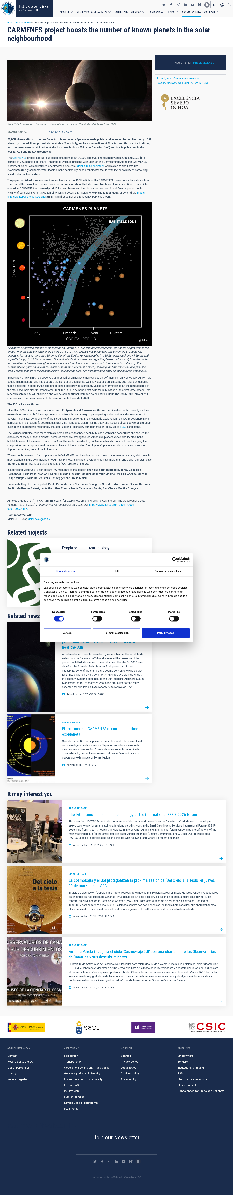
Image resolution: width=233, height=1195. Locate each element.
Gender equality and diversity (82, 1073)
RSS (180, 1073)
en (214, 4)
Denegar (67, 632)
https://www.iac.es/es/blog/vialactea (206, 4)
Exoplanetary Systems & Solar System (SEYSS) (182, 82)
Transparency (72, 1061)
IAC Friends (71, 1108)
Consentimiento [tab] (65, 571)
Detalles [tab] (116, 571)
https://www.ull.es (143, 1027)
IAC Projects (72, 1091)
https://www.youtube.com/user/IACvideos (192, 4)
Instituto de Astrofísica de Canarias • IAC (33, 8)
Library (11, 1073)
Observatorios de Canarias (92, 12)
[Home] (8, 8)
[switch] (97, 618)
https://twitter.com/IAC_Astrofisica (164, 4)
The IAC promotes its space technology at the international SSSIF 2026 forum (133, 814)
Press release (71, 722)
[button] (79, 90)
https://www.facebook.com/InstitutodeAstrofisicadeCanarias (171, 4)
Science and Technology (128, 12)
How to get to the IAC (20, 1061)
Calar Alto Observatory (90, 166)
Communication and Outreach (198, 12)
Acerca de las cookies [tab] (168, 571)
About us (65, 12)
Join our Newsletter (116, 1137)
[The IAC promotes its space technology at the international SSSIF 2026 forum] (221, 858)
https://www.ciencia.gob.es (26, 1027)
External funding (74, 1097)
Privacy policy (129, 1061)
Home (10, 22)
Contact (12, 1055)
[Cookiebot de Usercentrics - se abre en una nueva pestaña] (175, 559)
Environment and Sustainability (83, 1079)
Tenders (183, 1061)
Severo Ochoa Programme (81, 1102)
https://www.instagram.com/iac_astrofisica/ (178, 4)
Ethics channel (187, 1085)
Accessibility (129, 1079)
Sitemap (126, 1055)
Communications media (186, 78)
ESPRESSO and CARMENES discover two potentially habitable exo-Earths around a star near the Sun (100, 642)
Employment (185, 1055)
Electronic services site (192, 1079)
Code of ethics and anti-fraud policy (86, 1067)
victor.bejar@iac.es (39, 519)
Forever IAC (71, 1085)
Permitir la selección (116, 632)
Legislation (71, 1055)
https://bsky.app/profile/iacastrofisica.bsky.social (199, 4)
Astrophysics (164, 78)
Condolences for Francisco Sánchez (201, 1091)
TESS (123, 426)
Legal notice (128, 1067)
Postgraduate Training (162, 12)
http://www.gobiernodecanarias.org (87, 1027)
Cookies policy (130, 1073)
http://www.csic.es (207, 1027)
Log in (222, 4)
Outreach (19, 22)
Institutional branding (191, 1067)
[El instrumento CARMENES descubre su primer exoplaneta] (147, 778)
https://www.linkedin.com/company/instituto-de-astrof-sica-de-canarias (185, 4)
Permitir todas (165, 632)
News (28, 22)
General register (17, 1079)
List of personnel (18, 1067)
